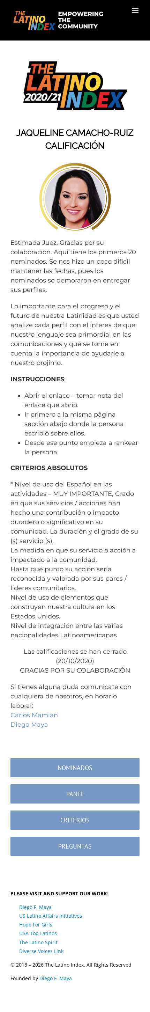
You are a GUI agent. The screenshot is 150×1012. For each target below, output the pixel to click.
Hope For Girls (35, 924)
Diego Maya (29, 724)
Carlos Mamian (34, 715)
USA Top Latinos (38, 933)
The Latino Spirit (38, 942)
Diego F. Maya (35, 907)
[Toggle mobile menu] (136, 10)
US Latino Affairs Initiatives (50, 915)
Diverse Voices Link (41, 951)
